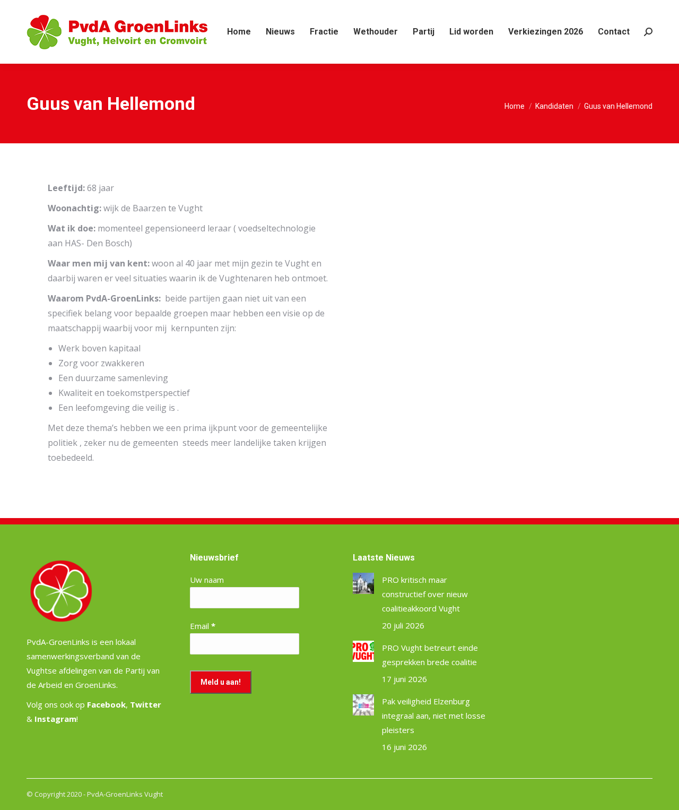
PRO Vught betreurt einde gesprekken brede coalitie (430, 654)
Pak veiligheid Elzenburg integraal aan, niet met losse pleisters (433, 715)
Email (202, 626)
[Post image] (363, 583)
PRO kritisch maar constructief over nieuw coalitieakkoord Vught (425, 594)
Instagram (55, 718)
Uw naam (207, 579)
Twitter (145, 704)
